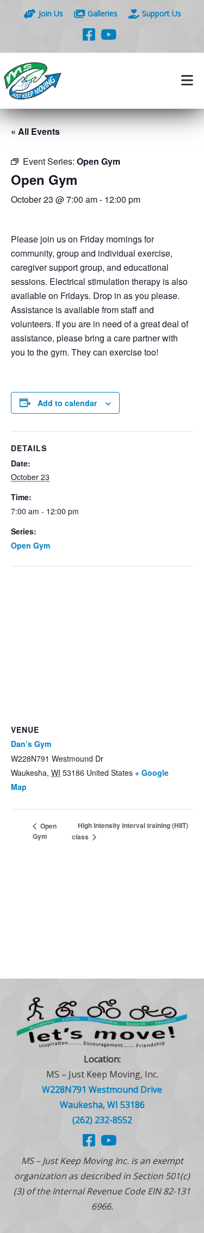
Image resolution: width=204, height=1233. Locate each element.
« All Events (35, 131)
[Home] (51, 81)
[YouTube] (108, 34)
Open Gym (30, 545)
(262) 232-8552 (102, 1120)
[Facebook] (89, 34)
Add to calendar (67, 402)
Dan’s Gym (31, 743)
